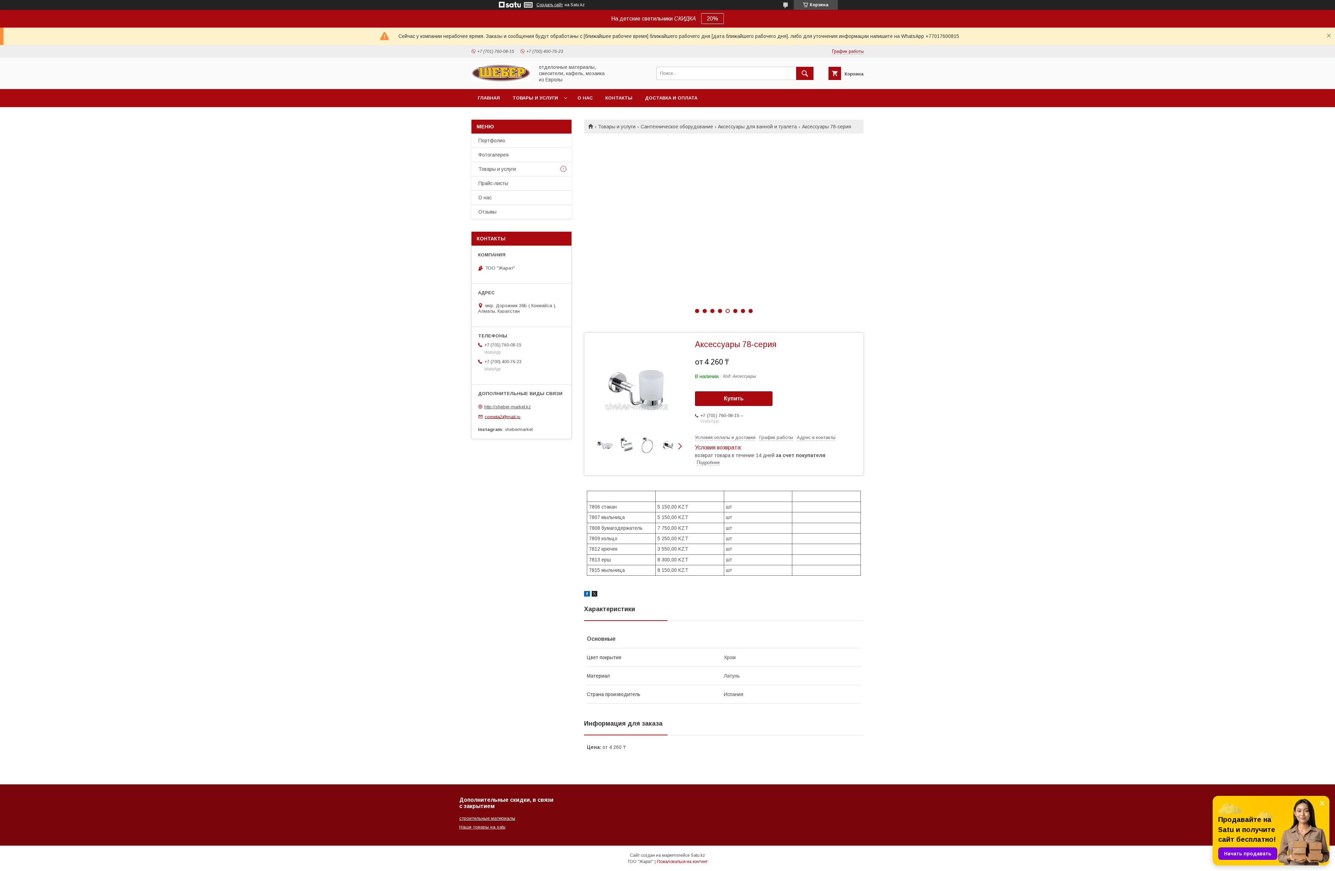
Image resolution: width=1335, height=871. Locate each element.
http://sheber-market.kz (507, 406)
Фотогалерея (493, 155)
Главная (489, 98)
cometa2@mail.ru (502, 416)
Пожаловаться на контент (682, 861)
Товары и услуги (535, 98)
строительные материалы (487, 818)
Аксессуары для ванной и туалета (757, 126)
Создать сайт (549, 4)
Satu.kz (698, 855)
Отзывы (487, 212)
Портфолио (491, 140)
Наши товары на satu (482, 827)
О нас (585, 98)
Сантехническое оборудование (677, 126)
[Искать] (805, 73)
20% (712, 19)
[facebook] (587, 595)
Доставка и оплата (671, 98)
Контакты (618, 98)
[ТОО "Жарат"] (501, 80)
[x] (594, 595)
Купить (734, 398)
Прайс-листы (493, 183)
